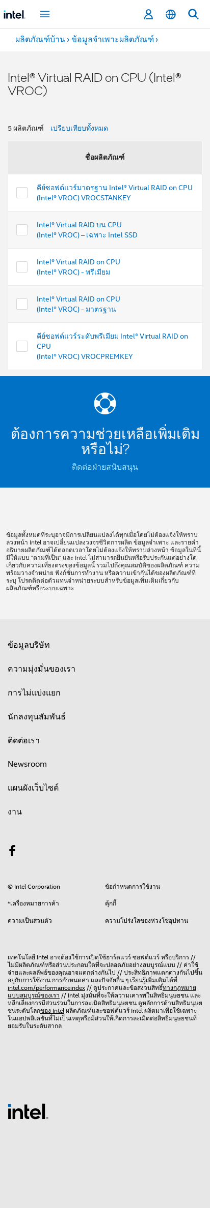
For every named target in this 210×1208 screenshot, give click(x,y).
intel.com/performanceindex (46, 987)
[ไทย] (170, 14)
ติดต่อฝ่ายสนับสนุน (105, 467)
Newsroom (27, 764)
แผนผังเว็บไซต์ (33, 788)
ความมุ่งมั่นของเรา (41, 669)
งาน (15, 812)
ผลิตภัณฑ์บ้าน (40, 40)
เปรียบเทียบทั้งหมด (79, 128)
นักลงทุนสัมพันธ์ (37, 717)
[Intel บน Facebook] (12, 852)
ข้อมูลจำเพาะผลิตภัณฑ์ (112, 40)
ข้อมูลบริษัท (29, 645)
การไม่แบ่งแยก (34, 693)
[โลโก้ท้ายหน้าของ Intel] (28, 1111)
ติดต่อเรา (24, 741)
